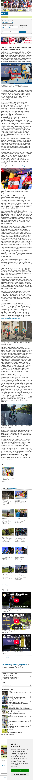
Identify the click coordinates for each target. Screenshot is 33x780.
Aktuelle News (4, 16)
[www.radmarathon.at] (13, 11)
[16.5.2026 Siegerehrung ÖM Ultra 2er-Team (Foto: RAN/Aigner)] (21, 498)
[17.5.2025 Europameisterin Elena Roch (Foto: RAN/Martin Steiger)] (8, 573)
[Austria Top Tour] (16, 43)
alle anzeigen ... (13, 488)
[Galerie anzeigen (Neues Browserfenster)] (8, 476)
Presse (4, 777)
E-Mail (3, 763)
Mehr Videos (5, 657)
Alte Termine (23, 25)
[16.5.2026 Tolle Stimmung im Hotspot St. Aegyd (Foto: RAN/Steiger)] (21, 536)
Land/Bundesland (7, 21)
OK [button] (20, 770)
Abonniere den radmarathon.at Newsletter (14, 664)
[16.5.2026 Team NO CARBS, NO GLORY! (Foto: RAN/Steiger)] (21, 517)
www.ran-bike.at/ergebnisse (21, 166)
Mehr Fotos (5, 585)
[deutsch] (2, 2)
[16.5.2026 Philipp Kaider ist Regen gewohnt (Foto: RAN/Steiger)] (8, 536)
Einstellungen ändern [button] (20, 774)
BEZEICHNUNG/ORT (8, 30)
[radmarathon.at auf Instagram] (25, 7)
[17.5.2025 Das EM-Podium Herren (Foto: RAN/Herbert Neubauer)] (21, 554)
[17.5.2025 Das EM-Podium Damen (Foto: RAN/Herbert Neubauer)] (8, 554)
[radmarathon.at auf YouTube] (29, 7)
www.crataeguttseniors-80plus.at (10, 318)
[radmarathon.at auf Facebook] (21, 7)
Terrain (4, 25)
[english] (5, 2)
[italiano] (7, 2)
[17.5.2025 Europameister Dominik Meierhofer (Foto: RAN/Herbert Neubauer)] (21, 573)
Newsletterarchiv (5, 765)
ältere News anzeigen (7, 734)
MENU (5, 14)
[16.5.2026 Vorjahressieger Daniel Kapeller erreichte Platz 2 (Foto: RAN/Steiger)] (8, 517)
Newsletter (11, 16)
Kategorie (11, 25)
